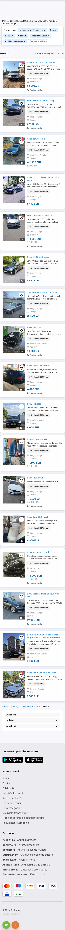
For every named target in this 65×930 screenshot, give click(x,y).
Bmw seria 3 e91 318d (38, 365)
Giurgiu (21, 36)
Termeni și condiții (12, 803)
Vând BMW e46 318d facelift (41, 672)
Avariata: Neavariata (14, 41)
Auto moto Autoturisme (31, 30)
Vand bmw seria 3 (36, 139)
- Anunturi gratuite (19, 839)
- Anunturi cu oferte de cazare (27, 854)
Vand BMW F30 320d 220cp (41, 100)
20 (57, 53)
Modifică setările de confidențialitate (23, 817)
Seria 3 (8, 36)
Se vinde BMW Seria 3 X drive (42, 292)
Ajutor (5, 778)
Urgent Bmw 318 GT (37, 439)
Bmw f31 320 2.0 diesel (38, 257)
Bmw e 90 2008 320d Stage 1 (42, 62)
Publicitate (8, 788)
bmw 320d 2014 (35, 478)
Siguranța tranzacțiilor (15, 812)
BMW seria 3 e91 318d (38, 552)
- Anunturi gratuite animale (26, 864)
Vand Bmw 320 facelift (38, 517)
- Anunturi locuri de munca (24, 849)
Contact (7, 783)
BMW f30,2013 (34, 404)
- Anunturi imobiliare (20, 844)
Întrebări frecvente (13, 793)
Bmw (52, 30)
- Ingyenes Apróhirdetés (24, 869)
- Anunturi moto (18, 859)
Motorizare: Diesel (39, 36)
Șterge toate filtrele (38, 41)
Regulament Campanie (15, 822)
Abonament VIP (11, 798)
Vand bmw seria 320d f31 (40, 215)
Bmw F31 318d (34, 327)
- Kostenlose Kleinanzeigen (24, 874)
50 (63, 53)
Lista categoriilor (11, 807)
